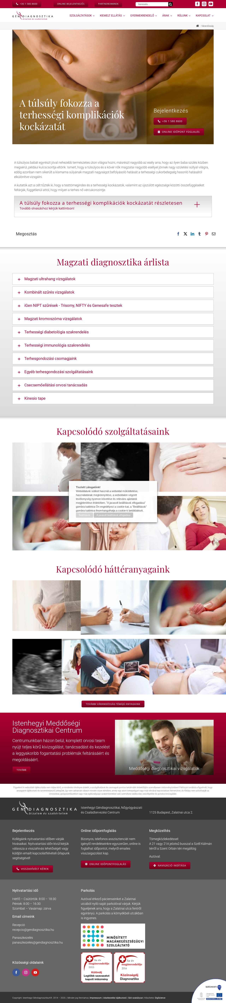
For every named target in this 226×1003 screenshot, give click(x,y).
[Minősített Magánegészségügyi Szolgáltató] (113, 925)
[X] (185, 234)
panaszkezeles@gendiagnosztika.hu (37, 942)
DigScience (160, 998)
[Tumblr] (199, 234)
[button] (113, 278)
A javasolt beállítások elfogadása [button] (113, 515)
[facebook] (197, 3)
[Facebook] (178, 234)
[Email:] (213, 234)
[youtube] (210, 3)
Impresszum (96, 998)
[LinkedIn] (192, 234)
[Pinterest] (206, 234)
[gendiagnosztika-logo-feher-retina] (44, 802)
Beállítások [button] (84, 515)
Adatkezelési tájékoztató (115, 998)
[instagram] (204, 3)
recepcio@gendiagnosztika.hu (33, 930)
